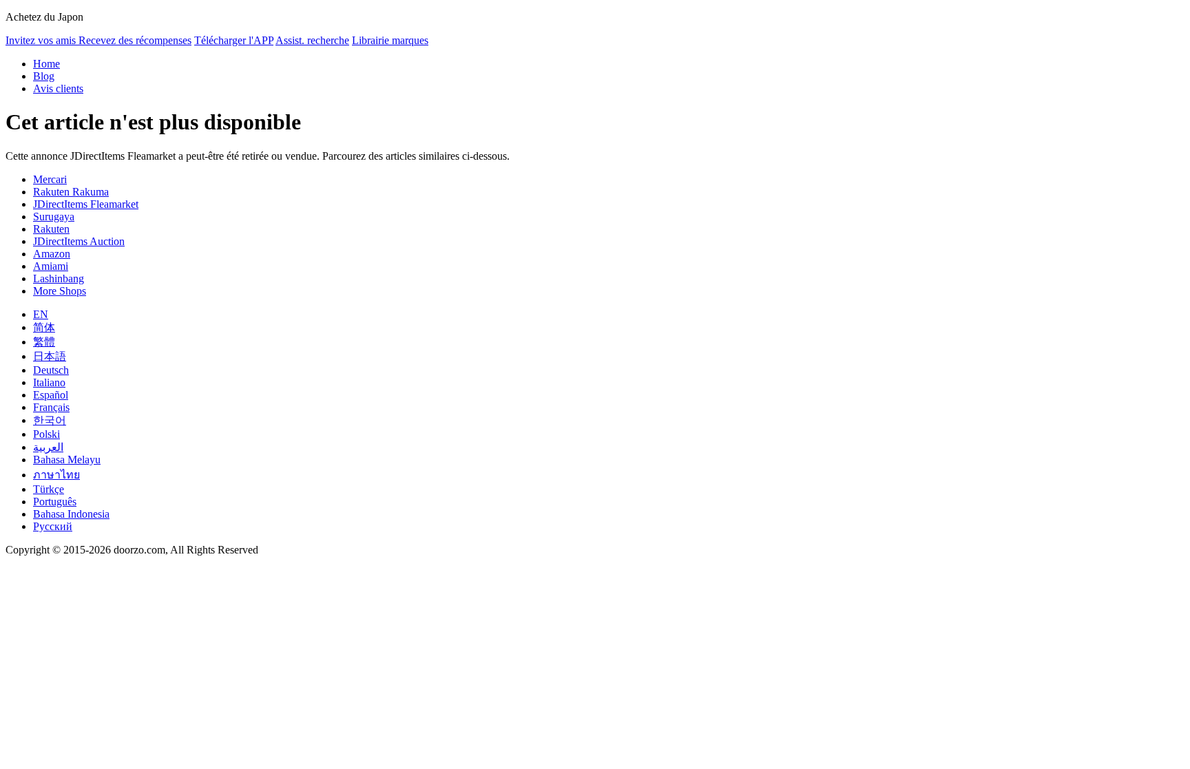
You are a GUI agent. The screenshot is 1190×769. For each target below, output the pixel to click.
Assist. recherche (312, 40)
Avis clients (58, 88)
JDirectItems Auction (79, 241)
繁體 (44, 342)
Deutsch (51, 370)
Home (46, 64)
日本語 (49, 356)
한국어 (49, 420)
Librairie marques (390, 40)
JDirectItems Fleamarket (85, 204)
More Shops (59, 291)
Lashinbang (58, 278)
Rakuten (51, 229)
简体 (44, 327)
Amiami (50, 266)
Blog (43, 76)
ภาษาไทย (56, 475)
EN (40, 314)
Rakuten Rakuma (71, 192)
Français (51, 407)
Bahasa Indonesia (71, 514)
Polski (46, 434)
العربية (48, 447)
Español (50, 395)
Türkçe (48, 489)
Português (54, 501)
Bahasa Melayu (67, 459)
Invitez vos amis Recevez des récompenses (98, 40)
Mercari (50, 179)
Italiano (49, 382)
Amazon (51, 254)
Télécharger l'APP (233, 40)
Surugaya (53, 216)
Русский (52, 526)
